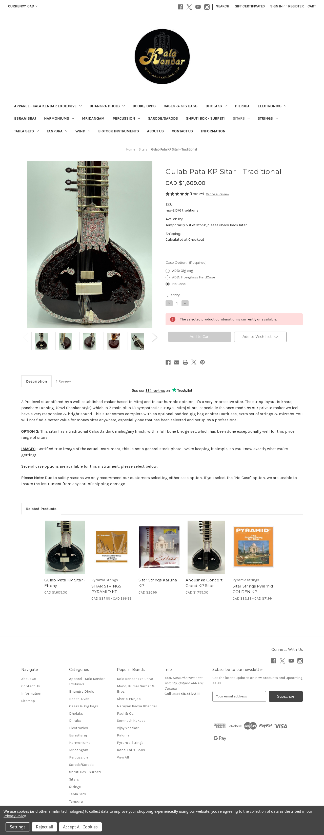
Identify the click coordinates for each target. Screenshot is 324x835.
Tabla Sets (24, 131)
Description (36, 381)
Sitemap (28, 701)
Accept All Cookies (80, 827)
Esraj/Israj (25, 118)
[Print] (185, 362)
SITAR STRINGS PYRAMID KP (106, 589)
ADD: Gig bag (182, 271)
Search (222, 6)
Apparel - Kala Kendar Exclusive (45, 106)
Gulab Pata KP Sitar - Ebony (64, 583)
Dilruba (242, 106)
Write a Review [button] (217, 194)
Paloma (123, 735)
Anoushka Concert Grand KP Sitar (204, 583)
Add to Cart (159, 551)
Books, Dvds (144, 106)
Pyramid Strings (130, 743)
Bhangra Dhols (105, 106)
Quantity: (173, 295)
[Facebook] (180, 7)
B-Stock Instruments (118, 131)
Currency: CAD (21, 6)
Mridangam (93, 118)
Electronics (269, 106)
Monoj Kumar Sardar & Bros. (136, 689)
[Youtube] (198, 7)
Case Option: (186, 262)
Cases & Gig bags (180, 106)
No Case (179, 284)
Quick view (61, 543)
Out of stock (206, 551)
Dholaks (214, 106)
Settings (18, 827)
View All (123, 757)
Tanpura (55, 131)
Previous (25, 337)
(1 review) (197, 194)
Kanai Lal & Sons (131, 750)
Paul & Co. (125, 713)
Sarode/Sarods (163, 118)
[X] (189, 7)
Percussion (124, 118)
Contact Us (182, 131)
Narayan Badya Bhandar (137, 706)
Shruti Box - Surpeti (205, 118)
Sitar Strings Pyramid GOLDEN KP (253, 589)
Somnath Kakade (131, 720)
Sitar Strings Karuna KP (157, 583)
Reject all (44, 827)
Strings (265, 118)
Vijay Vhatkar (128, 728)
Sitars (239, 118)
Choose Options (65, 551)
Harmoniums (56, 118)
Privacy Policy (15, 815)
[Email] (176, 362)
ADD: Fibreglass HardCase (193, 277)
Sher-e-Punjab (129, 699)
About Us (155, 131)
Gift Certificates (250, 6)
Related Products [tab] (41, 508)
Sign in (276, 6)
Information (213, 131)
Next (155, 337)
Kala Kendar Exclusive (135, 679)
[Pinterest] (202, 362)
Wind (80, 131)
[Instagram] (207, 7)
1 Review (63, 381)
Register (296, 6)
